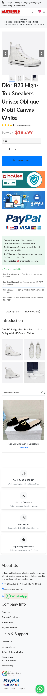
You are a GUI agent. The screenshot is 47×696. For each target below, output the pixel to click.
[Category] (44, 12)
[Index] (32, 12)
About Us (6, 612)
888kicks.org (7, 666)
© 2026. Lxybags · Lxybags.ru (13, 689)
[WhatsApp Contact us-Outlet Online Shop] (40, 689)
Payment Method (9, 628)
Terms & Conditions (10, 617)
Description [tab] (12, 311)
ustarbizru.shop (9, 660)
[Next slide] (44, 393)
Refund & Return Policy (12, 652)
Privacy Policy (8, 622)
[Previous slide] (42, 393)
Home (24, 19)
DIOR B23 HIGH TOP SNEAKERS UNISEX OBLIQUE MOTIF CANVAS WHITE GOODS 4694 (24, 23)
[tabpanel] (23, 427)
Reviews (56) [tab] (32, 311)
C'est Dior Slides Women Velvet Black (23, 444)
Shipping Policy (9, 647)
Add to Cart (23, 160)
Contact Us (7, 642)
